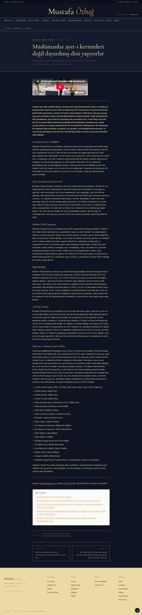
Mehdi (116, 20)
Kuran (53, 535)
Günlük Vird (21, 20)
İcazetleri (98, 20)
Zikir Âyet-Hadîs (58, 20)
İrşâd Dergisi (123, 589)
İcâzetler (122, 585)
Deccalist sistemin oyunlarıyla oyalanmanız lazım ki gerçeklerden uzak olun (69, 500)
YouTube (8, 28)
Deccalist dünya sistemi (43, 39)
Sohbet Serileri (74, 20)
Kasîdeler (74, 589)
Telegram (27, 28)
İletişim (121, 592)
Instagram (16, 28)
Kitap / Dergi (34, 20)
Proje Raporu (123, 596)
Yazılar (45, 20)
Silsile (108, 20)
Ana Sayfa (8, 20)
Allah (45, 535)
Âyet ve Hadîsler (101, 581)
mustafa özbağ (63, 535)
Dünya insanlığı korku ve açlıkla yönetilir (54, 497)
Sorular (88, 20)
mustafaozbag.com (48, 483)
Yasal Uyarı (123, 600)
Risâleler (74, 592)
